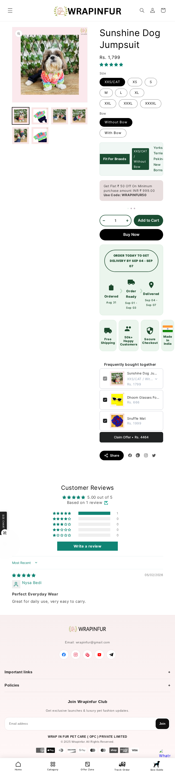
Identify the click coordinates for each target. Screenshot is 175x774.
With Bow (113, 133)
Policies (12, 685)
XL (137, 93)
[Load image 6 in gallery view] (40, 135)
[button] (10, 10)
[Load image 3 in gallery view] (59, 115)
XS (135, 82)
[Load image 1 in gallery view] (20, 115)
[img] (24, 575)
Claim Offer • (131, 437)
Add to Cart (148, 220)
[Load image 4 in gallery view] (79, 115)
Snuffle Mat (136, 418)
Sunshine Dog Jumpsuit (143, 373)
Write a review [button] (88, 546)
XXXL (128, 103)
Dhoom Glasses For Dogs (143, 397)
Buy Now (131, 234)
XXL (108, 103)
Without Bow (116, 122)
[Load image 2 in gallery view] (40, 115)
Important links (18, 672)
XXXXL (150, 103)
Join (162, 723)
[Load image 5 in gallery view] (20, 135)
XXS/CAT (112, 82)
